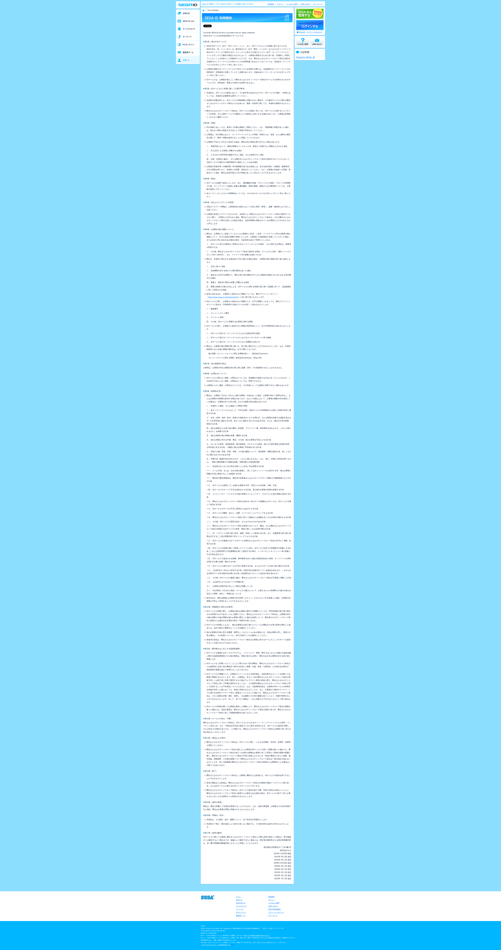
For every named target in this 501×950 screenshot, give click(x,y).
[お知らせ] (188, 13)
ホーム (238, 897)
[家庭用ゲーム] (188, 52)
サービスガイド (241, 906)
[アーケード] (188, 37)
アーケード (240, 909)
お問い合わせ (305, 4)
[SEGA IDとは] (188, 21)
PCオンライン (241, 912)
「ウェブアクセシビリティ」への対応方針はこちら (216, 945)
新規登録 (271, 4)
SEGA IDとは (240, 903)
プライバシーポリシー (276, 912)
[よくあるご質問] (302, 42)
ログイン (280, 4)
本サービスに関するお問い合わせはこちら (256, 935)
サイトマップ (318, 4)
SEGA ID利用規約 (274, 909)
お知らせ (239, 900)
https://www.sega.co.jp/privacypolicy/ (223, 297)
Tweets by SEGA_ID (305, 57)
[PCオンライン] (188, 45)
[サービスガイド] (188, 29)
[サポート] (188, 60)
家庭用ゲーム (240, 915)
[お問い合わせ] (317, 42)
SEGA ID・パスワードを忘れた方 (310, 32)
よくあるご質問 (292, 4)
